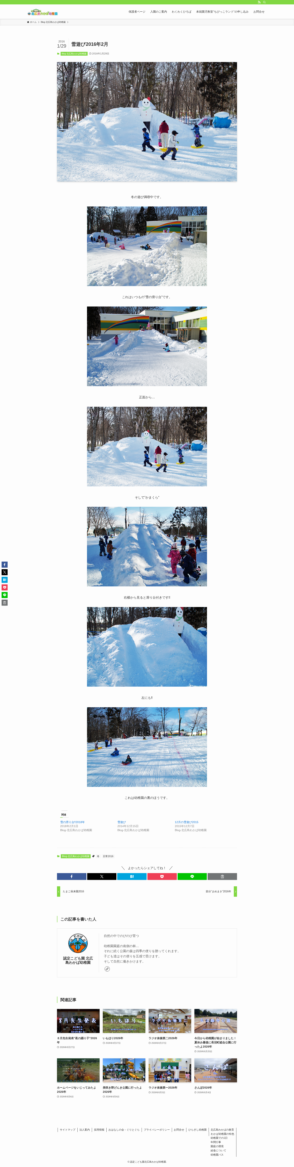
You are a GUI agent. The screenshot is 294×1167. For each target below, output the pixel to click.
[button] (71, 876)
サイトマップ (67, 1129)
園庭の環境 (217, 1146)
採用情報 (99, 1129)
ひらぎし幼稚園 (197, 1129)
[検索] (264, 2)
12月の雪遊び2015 (186, 822)
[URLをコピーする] (222, 876)
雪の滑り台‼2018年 (72, 822)
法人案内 (84, 1129)
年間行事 (216, 1142)
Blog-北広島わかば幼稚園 (74, 53)
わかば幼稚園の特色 (222, 1133)
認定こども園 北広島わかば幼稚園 (78, 960)
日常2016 (108, 856)
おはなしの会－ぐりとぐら (124, 1129)
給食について (218, 1150)
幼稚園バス (217, 1154)
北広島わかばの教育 (222, 1129)
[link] (107, 969)
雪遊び (121, 822)
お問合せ (179, 1129)
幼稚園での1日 (219, 1137)
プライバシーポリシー (157, 1129)
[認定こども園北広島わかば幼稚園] (42, 12)
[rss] (259, 2)
